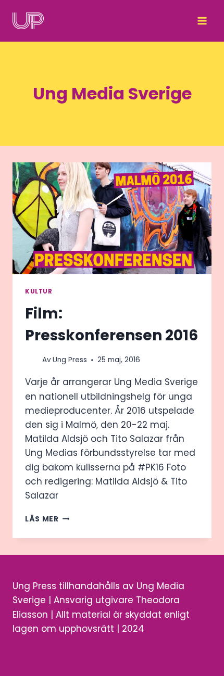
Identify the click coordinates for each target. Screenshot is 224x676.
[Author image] (31, 359)
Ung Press (70, 360)
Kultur (39, 291)
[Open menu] (201, 21)
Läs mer (47, 519)
